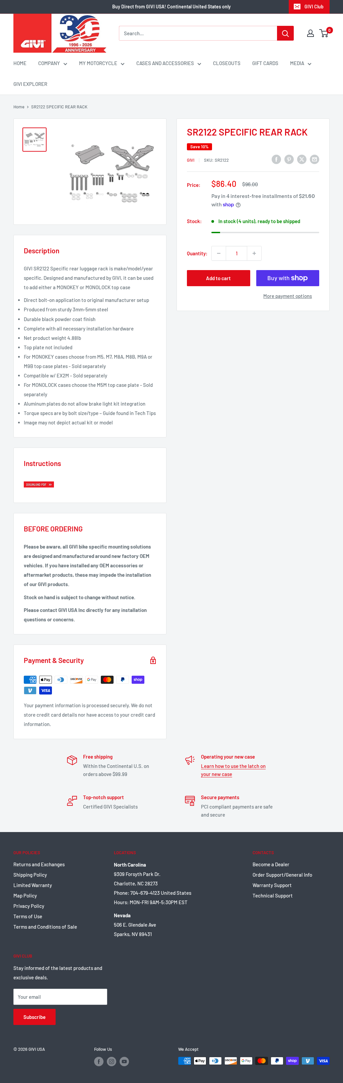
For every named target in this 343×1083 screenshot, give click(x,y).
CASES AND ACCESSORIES (165, 63)
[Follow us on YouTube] (124, 1061)
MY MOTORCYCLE (98, 63)
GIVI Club (314, 6)
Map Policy (25, 895)
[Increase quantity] (254, 253)
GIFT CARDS (265, 63)
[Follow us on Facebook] (99, 1061)
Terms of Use (27, 916)
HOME (19, 63)
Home (18, 106)
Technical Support (273, 895)
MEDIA (297, 63)
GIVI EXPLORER (30, 84)
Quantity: (197, 253)
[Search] (285, 33)
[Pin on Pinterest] (289, 159)
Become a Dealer (271, 864)
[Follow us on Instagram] (111, 1061)
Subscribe (34, 1017)
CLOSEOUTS (227, 63)
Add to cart (218, 278)
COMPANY (49, 63)
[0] (324, 33)
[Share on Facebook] (276, 159)
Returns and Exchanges (39, 864)
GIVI (190, 160)
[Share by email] (314, 159)
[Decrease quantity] (219, 253)
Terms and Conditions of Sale (45, 927)
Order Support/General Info (282, 875)
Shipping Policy (30, 875)
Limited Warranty (32, 885)
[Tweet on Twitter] (301, 159)
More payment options (287, 296)
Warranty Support (272, 885)
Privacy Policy (28, 906)
